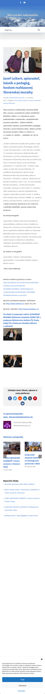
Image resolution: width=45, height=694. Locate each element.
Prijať (22, 680)
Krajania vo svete (28, 100)
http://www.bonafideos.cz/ (28, 309)
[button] (42, 659)
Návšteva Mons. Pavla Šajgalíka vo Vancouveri (21, 516)
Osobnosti (11, 103)
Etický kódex (21, 691)
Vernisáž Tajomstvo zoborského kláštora (19, 484)
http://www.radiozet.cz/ (15, 304)
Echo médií (18, 100)
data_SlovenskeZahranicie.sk (14, 98)
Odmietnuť (22, 686)
